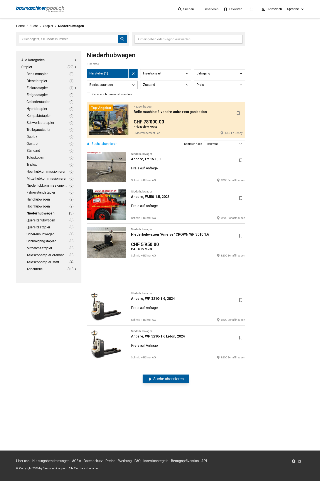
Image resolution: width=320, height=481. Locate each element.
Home (20, 26)
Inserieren (211, 9)
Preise (110, 461)
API (204, 461)
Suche (34, 26)
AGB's (76, 461)
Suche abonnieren (104, 144)
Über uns (23, 461)
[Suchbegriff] (122, 39)
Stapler (48, 26)
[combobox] (207, 144)
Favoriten (235, 9)
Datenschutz (93, 461)
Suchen (188, 9)
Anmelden (275, 9)
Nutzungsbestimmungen (50, 461)
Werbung (125, 461)
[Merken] (238, 113)
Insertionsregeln (155, 461)
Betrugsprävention (185, 461)
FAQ (137, 461)
